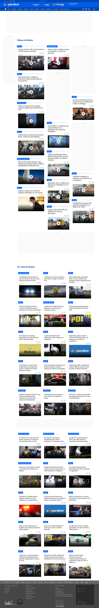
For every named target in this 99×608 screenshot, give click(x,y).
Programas (56, 9)
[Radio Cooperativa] (58, 4)
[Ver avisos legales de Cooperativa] (83, 10)
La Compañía (7, 588)
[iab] (10, 606)
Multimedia (48, 9)
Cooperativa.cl (58, 600)
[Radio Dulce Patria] (35, 4)
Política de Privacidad (59, 592)
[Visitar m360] (86, 10)
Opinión (37, 9)
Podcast (42, 9)
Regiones (26, 9)
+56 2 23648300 (59, 606)
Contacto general (58, 591)
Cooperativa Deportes (30, 593)
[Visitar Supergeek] (89, 10)
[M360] (82, 582)
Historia (6, 592)
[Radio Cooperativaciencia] (45, 4)
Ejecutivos (7, 589)
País (9, 9)
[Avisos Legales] (76, 582)
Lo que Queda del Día (30, 596)
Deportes (20, 9)
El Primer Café (29, 590)
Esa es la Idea (28, 595)
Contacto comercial (59, 589)
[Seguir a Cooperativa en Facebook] (10, 1)
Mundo (32, 9)
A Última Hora (28, 598)
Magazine (14, 9)
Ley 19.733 (7, 591)
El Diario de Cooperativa (31, 588)
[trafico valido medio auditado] (20, 604)
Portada (7, 582)
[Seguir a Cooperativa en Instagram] (14, 1)
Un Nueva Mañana (29, 591)
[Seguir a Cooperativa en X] (12, 1)
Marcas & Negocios (64, 9)
